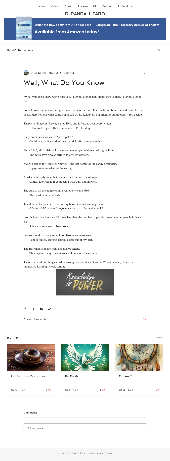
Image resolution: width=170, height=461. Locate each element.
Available (45, 32)
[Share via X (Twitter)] (33, 308)
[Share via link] (49, 308)
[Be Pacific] (85, 357)
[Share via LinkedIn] (41, 308)
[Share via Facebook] (25, 308)
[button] (158, 50)
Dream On (126, 376)
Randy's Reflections (20, 50)
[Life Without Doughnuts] (31, 357)
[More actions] (144, 73)
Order (39, 25)
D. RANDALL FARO (85, 13)
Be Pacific (72, 376)
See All (159, 337)
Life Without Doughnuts (29, 376)
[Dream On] (139, 357)
